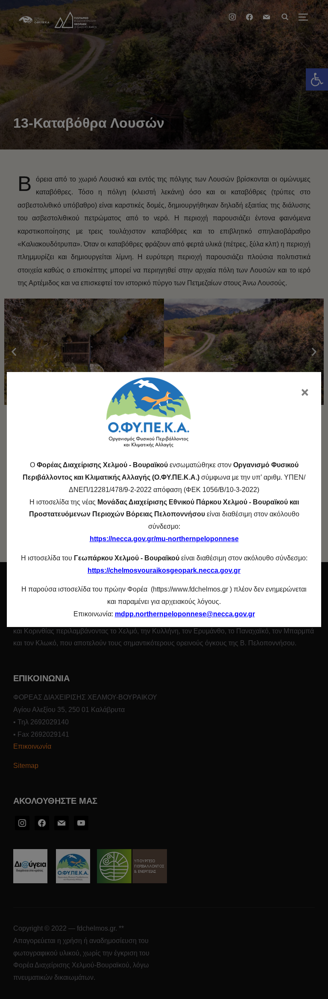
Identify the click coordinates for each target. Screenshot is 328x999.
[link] (185, 614)
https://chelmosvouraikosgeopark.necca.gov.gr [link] (164, 570)
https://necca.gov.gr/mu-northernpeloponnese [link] (164, 538)
